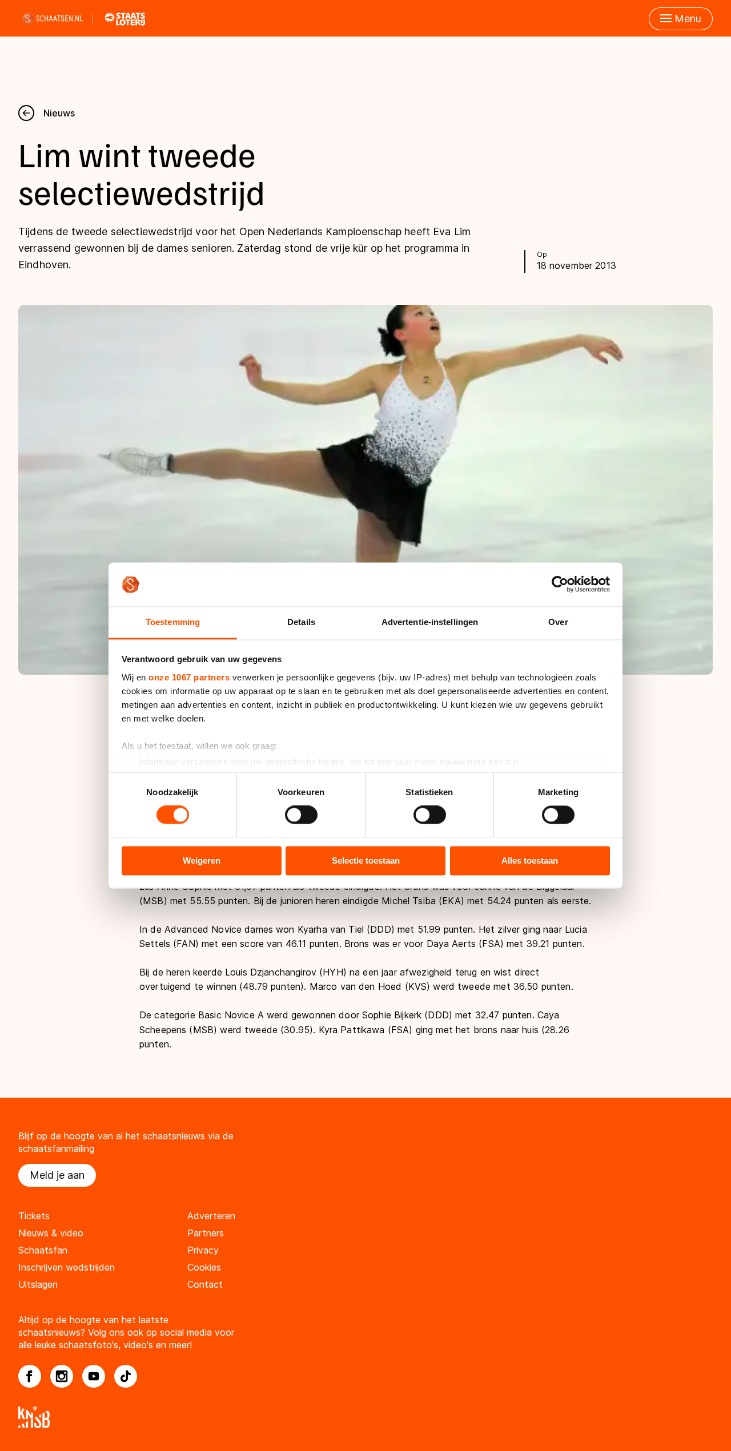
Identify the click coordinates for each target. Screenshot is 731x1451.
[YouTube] (93, 1376)
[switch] (301, 815)
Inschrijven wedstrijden (66, 1267)
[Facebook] (29, 1376)
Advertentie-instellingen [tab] (429, 622)
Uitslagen (38, 1284)
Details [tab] (301, 622)
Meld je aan (57, 1175)
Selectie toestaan (366, 860)
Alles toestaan (529, 860)
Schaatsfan (42, 1250)
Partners (205, 1233)
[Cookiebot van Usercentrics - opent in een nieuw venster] (560, 584)
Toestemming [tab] (173, 622)
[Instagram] (61, 1376)
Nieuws (59, 113)
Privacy (203, 1250)
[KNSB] (365, 1417)
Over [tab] (558, 622)
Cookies (204, 1267)
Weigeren (201, 860)
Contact (205, 1284)
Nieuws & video (50, 1233)
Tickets (34, 1216)
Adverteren (211, 1216)
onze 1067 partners (189, 677)
